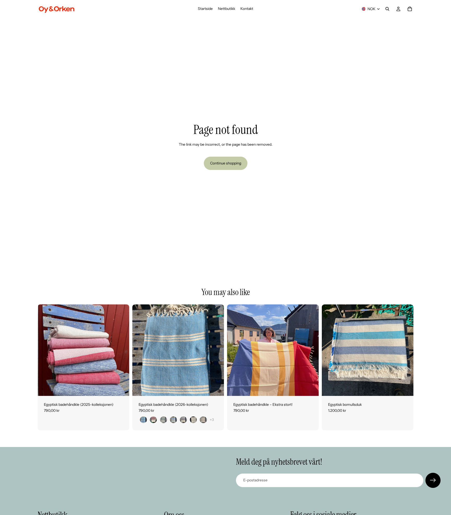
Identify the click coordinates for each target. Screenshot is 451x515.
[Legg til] (310, 388)
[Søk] (387, 9)
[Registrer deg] (433, 480)
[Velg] (121, 388)
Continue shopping (225, 163)
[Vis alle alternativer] (212, 419)
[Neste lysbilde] (121, 350)
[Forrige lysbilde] (45, 350)
